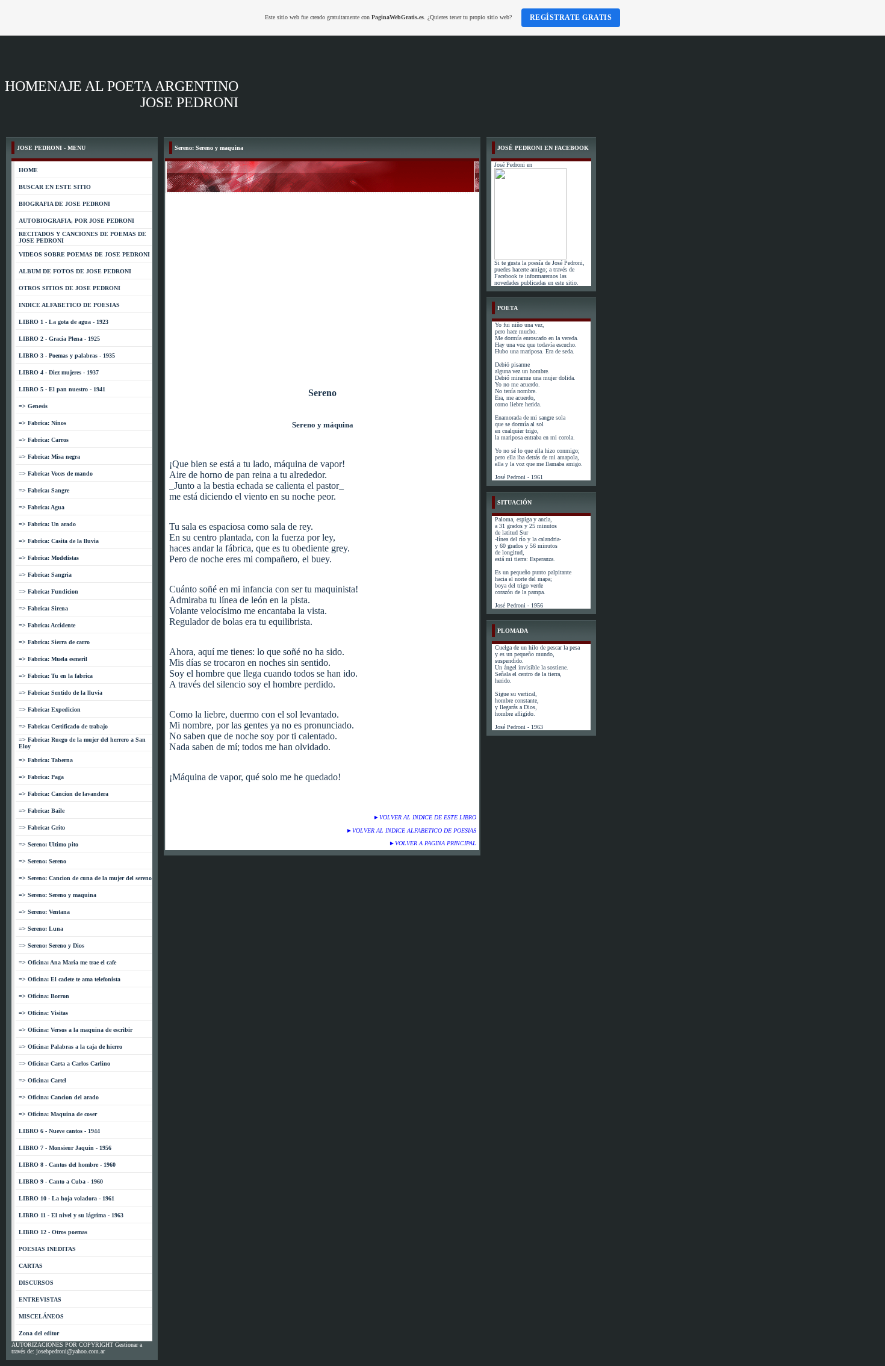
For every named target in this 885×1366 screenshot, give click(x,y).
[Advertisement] (322, 283)
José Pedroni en (513, 164)
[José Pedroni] (530, 257)
